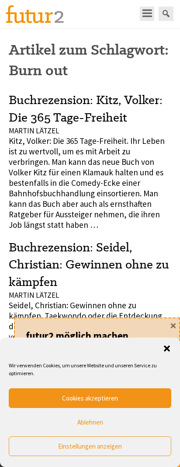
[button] (167, 348)
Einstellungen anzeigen (90, 446)
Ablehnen (90, 422)
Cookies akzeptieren (90, 398)
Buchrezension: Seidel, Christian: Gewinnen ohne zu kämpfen (89, 264)
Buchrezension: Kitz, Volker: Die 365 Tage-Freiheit (86, 108)
